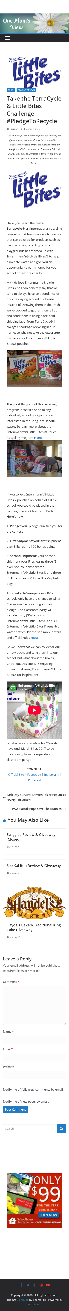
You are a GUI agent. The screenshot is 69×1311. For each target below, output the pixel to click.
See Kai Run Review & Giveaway (34, 865)
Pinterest (34, 780)
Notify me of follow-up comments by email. (33, 1090)
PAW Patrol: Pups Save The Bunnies (37, 809)
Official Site (16, 774)
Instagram (51, 774)
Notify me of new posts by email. (26, 1102)
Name (8, 1032)
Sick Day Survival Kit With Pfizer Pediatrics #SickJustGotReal (36, 797)
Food (10, 90)
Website (8, 1067)
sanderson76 (33, 128)
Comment (11, 982)
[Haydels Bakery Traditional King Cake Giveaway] (34, 889)
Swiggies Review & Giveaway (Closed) (31, 837)
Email (8, 1049)
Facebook (34, 774)
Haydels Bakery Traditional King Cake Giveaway (34, 927)
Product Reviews (26, 90)
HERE (38, 437)
